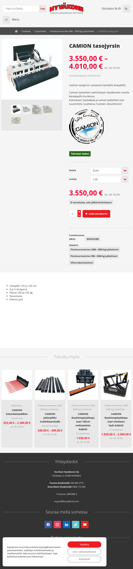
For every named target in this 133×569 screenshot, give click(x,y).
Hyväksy (84, 544)
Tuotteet (26, 31)
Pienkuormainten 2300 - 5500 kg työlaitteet (94, 249)
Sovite (72, 170)
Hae (42, 8)
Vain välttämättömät (84, 551)
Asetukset (84, 559)
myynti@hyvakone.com (66, 501)
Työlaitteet (40, 31)
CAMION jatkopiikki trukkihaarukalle (50, 417)
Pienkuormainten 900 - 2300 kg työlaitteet (72, 31)
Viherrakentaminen (81, 262)
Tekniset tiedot (80, 153)
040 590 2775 (76, 482)
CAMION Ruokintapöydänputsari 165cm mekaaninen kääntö (83, 421)
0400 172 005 (79, 486)
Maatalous (16, 405)
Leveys (73, 179)
